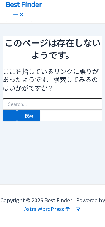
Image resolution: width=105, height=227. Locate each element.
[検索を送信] (10, 115)
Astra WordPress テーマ (52, 208)
